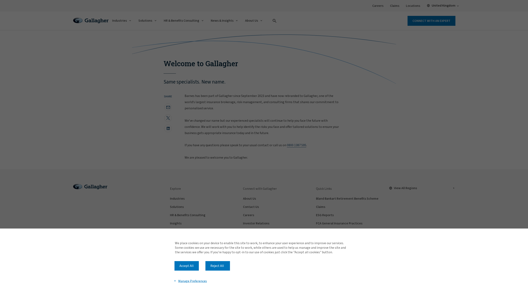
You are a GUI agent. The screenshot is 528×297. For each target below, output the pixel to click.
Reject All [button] (217, 266)
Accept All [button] (186, 266)
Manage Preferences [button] (192, 281)
